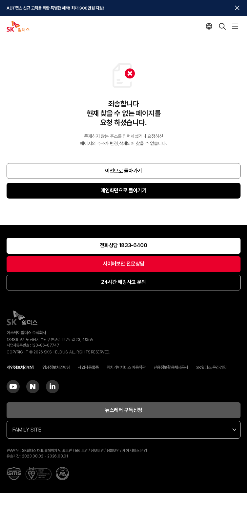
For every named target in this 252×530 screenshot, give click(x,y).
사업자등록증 (88, 367)
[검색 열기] (222, 26)
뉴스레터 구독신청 (123, 410)
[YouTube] (13, 386)
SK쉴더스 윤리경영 (211, 367)
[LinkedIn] (52, 386)
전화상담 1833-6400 (123, 245)
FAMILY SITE (26, 430)
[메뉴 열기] (235, 26)
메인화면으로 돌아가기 (123, 190)
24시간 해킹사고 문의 (123, 282)
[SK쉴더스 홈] (18, 26)
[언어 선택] (209, 26)
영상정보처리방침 (56, 367)
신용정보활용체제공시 (171, 367)
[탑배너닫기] (237, 8)
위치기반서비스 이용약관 (126, 367)
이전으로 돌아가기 (123, 171)
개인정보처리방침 (20, 367)
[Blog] (32, 386)
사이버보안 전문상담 (123, 264)
